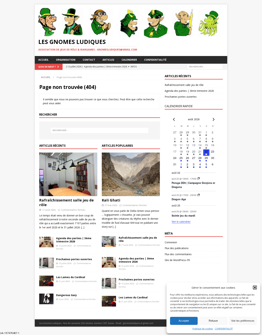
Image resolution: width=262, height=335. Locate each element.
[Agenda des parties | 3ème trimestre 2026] (46, 242)
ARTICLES (108, 59)
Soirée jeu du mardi (183, 215)
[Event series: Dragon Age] (198, 194)
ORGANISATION (65, 59)
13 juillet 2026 (65, 245)
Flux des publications (177, 248)
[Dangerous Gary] (46, 299)
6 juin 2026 (64, 299)
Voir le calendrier (181, 221)
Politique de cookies (202, 328)
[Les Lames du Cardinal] (46, 281)
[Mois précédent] (174, 119)
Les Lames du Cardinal (70, 277)
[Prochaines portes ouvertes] (46, 263)
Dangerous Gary (66, 295)
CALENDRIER (129, 59)
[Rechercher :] (205, 66)
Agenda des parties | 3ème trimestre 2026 (73, 239)
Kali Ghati (111, 200)
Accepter (184, 320)
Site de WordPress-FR (177, 260)
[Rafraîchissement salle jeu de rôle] (68, 174)
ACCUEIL (43, 59)
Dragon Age (179, 199)
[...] (82, 227)
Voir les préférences (242, 320)
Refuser (213, 320)
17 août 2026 (49, 209)
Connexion (171, 242)
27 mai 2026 (111, 205)
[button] (255, 287)
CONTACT (89, 59)
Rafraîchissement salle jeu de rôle (66, 202)
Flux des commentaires (178, 254)
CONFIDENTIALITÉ (224, 328)
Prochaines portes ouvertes (74, 259)
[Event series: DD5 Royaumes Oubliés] (198, 178)
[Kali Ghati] (131, 174)
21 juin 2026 (64, 281)
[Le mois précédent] (213, 119)
